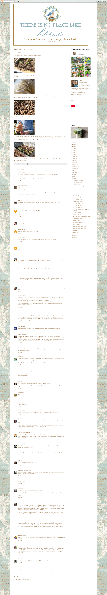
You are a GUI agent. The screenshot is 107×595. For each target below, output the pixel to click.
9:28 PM (19, 196)
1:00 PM (19, 571)
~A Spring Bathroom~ (77, 207)
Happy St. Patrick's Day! (78, 199)
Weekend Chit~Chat (77, 214)
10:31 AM (20, 330)
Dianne (19, 356)
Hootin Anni (20, 444)
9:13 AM (19, 309)
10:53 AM (20, 342)
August (74, 168)
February (75, 230)
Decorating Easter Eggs (77, 191)
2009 (73, 156)
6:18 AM (19, 252)
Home (41, 576)
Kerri (19, 545)
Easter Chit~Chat (76, 195)
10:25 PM (20, 562)
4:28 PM (19, 428)
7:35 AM (19, 281)
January (75, 232)
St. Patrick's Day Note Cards (79, 222)
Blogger (58, 591)
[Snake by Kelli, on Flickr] (24, 115)
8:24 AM (19, 531)
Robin (19, 381)
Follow (72, 100)
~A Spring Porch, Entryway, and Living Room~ (81, 210)
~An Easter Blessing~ (77, 190)
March (74, 178)
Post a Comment (19, 573)
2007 (73, 235)
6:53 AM (19, 515)
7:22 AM (19, 270)
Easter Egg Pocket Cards (78, 193)
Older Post (64, 576)
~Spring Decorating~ (77, 212)
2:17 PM (19, 364)
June (74, 172)
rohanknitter (20, 229)
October (75, 164)
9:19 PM (19, 180)
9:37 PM (19, 216)
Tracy (19, 221)
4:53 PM (19, 439)
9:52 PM (19, 225)
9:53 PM (19, 233)
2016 (73, 144)
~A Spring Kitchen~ (77, 205)
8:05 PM (19, 475)
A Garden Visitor (76, 184)
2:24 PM (19, 377)
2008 (73, 158)
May (74, 174)
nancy (19, 460)
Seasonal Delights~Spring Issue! (79, 226)
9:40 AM (19, 321)
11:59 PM (20, 497)
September (75, 166)
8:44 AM (19, 291)
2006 (73, 237)
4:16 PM (19, 406)
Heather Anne (21, 334)
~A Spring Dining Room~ (78, 203)
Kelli (81, 80)
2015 (73, 146)
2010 (73, 154)
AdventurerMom (21, 246)
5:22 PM (19, 456)
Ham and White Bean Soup (78, 186)
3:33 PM (19, 388)
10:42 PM (20, 241)
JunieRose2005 (21, 185)
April (74, 176)
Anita (19, 488)
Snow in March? (76, 224)
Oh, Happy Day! (76, 188)
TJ (18, 419)
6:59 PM (19, 465)
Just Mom (20, 392)
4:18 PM (19, 414)
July (74, 170)
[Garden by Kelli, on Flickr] (24, 73)
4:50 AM (19, 554)
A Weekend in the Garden (78, 180)
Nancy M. (20, 326)
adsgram (19, 559)
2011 (73, 152)
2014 (73, 148)
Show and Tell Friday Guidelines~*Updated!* (82, 216)
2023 (73, 142)
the (18, 208)
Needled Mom (21, 286)
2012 (73, 150)
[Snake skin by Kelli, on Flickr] (24, 94)
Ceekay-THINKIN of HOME (24, 432)
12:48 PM (20, 352)
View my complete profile (76, 94)
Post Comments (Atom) (24, 579)
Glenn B (19, 502)
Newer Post (16, 576)
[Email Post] (27, 163)
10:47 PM (20, 483)
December (75, 160)
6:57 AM (19, 262)
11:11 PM (20, 540)
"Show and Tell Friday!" (78, 182)
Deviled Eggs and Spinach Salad (79, 197)
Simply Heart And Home (23, 470)
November (75, 162)
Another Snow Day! (77, 220)
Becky (19, 200)
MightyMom (20, 535)
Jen (18, 257)
